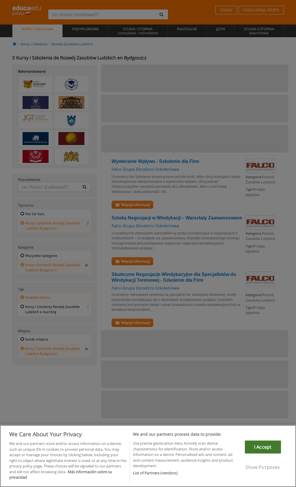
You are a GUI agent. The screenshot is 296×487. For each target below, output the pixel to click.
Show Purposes (262, 467)
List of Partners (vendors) (155, 472)
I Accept (262, 447)
